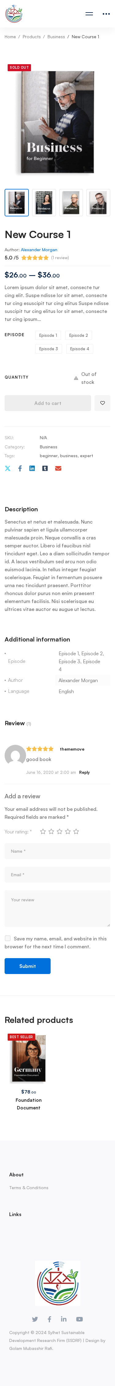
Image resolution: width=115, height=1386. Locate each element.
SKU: (9, 437)
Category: (15, 446)
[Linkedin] (32, 469)
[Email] (58, 469)
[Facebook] (20, 469)
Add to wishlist (102, 403)
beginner (49, 455)
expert (86, 455)
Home (10, 36)
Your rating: (18, 832)
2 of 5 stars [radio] (51, 831)
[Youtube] (79, 1319)
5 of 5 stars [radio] (76, 831)
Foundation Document (29, 1104)
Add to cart (47, 403)
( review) (60, 257)
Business (56, 36)
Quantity (17, 377)
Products (32, 36)
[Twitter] (8, 469)
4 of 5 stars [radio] (67, 831)
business (69, 455)
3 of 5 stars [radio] (59, 831)
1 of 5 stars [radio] (42, 831)
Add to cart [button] (29, 1049)
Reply (84, 772)
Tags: (10, 455)
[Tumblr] (45, 469)
